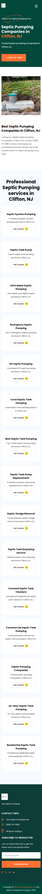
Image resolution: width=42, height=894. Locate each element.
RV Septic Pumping (21, 363)
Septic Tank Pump (21, 249)
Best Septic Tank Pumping (21, 438)
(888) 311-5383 (15, 57)
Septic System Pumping (21, 214)
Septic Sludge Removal (21, 513)
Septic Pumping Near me (24, 887)
